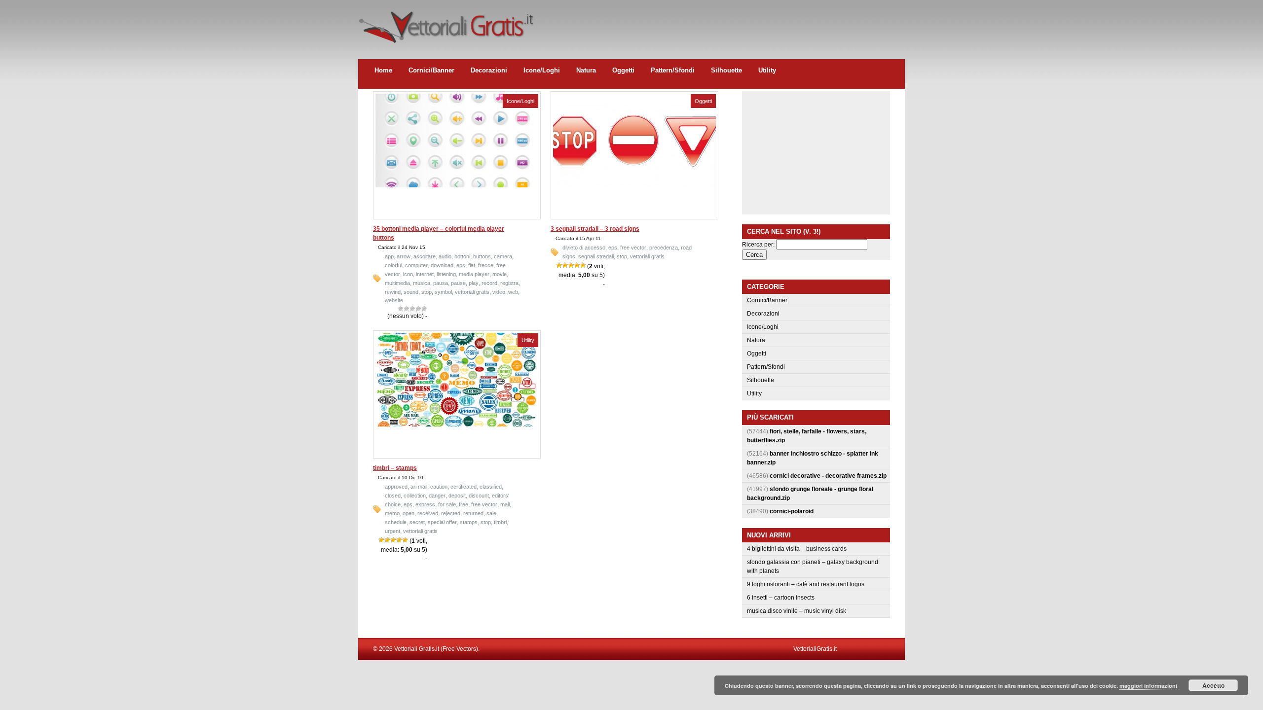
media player (474, 274)
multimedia (397, 283)
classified (491, 487)
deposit (457, 495)
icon (408, 274)
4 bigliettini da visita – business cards (797, 548)
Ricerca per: (758, 244)
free (463, 504)
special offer (442, 522)
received (427, 513)
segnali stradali (596, 256)
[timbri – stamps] (456, 424)
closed (393, 495)
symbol (443, 292)
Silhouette (726, 70)
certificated (463, 487)
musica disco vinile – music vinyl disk (796, 610)
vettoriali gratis (472, 292)
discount (479, 495)
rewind (393, 292)
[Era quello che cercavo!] (424, 309)
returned (473, 513)
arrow (403, 256)
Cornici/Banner (431, 70)
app (389, 256)
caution (438, 487)
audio (445, 256)
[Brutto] (406, 309)
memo (392, 513)
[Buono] (418, 309)
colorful (393, 265)
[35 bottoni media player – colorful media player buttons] (456, 185)
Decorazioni (489, 70)
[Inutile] (401, 309)
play (474, 283)
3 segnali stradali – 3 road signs (595, 228)
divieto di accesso (583, 247)
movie (499, 274)
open (408, 513)
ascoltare (424, 256)
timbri (500, 522)
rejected (450, 513)
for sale (447, 504)
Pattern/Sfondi (673, 70)
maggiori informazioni (1148, 685)
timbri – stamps (395, 467)
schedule (396, 522)
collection (415, 495)
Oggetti (623, 70)
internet (425, 274)
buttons (482, 256)
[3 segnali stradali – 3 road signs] (634, 185)
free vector (633, 247)
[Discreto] (412, 309)
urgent (392, 531)
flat (471, 265)
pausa (440, 283)
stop (426, 292)
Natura (586, 70)
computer (416, 265)
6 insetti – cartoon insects (781, 597)
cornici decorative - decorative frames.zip (828, 475)
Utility (767, 70)
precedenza (663, 247)
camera (503, 256)
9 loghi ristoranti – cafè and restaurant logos (805, 584)
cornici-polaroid (792, 511)
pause (458, 283)
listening (446, 274)
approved (396, 487)
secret (417, 522)
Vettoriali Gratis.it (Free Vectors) (445, 24)
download (442, 265)
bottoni (462, 256)
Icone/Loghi (541, 70)
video (498, 292)
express (425, 504)
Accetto (1213, 685)
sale (491, 513)
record (489, 283)
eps (460, 265)
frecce (485, 265)
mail (505, 504)
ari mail (418, 487)
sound (411, 292)
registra (509, 283)
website (394, 300)
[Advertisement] (725, 22)
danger (437, 495)
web (513, 292)
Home (383, 70)
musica (421, 283)
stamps (469, 522)
